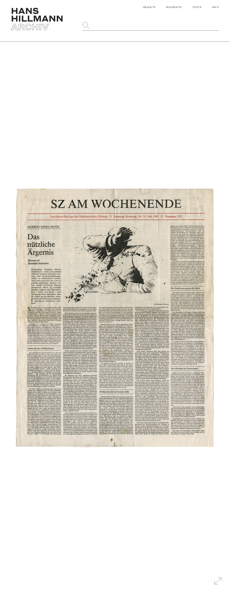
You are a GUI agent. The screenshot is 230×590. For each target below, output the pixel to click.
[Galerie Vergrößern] (218, 581)
